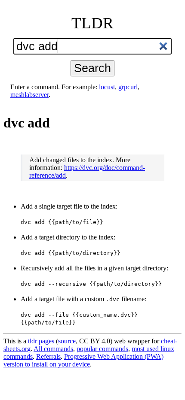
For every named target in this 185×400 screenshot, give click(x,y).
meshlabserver (29, 94)
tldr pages (41, 341)
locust (107, 87)
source (67, 341)
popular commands (102, 348)
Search (92, 68)
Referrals (48, 356)
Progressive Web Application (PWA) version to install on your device (83, 360)
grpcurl (128, 87)
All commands (53, 348)
